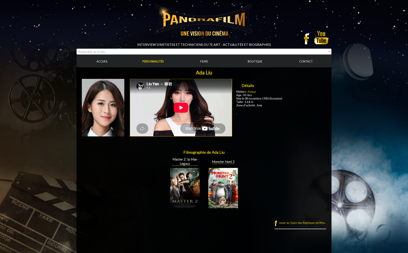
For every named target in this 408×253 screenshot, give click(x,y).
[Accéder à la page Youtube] (322, 37)
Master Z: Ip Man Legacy (185, 161)
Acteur (252, 91)
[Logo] (204, 41)
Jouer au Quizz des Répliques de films (302, 222)
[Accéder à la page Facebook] (308, 37)
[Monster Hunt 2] (223, 206)
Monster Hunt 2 (223, 161)
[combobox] (204, 52)
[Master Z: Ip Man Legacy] (185, 206)
